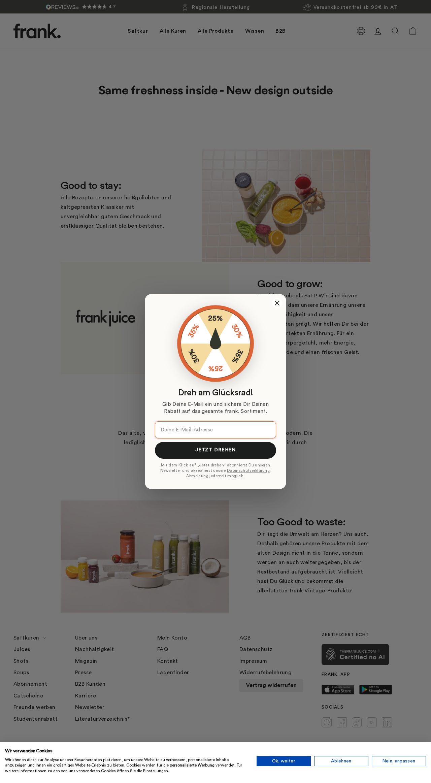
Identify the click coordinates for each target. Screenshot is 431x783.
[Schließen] (277, 303)
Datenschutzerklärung (248, 470)
